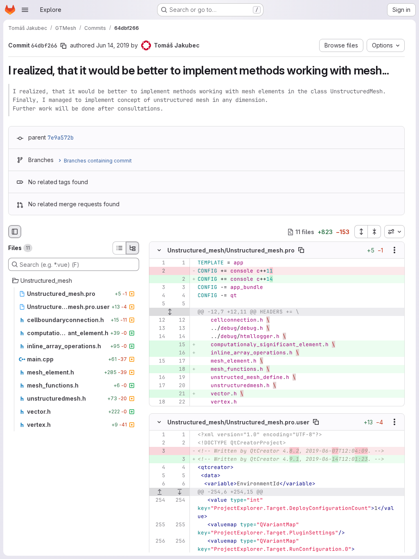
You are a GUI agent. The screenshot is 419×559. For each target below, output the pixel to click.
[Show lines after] (180, 492)
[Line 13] (158, 329)
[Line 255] (158, 525)
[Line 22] (178, 402)
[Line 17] (178, 361)
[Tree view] (132, 248)
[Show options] (394, 250)
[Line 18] (158, 402)
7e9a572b (60, 137)
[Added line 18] (178, 369)
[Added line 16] (178, 353)
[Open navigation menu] (25, 9)
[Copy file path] (301, 250)
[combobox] (394, 231)
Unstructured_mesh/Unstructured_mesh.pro (231, 250)
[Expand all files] (360, 231)
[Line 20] (178, 386)
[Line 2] (158, 443)
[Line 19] (178, 378)
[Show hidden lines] (169, 312)
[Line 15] (158, 361)
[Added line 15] (178, 345)
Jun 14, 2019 (112, 45)
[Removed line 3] (158, 451)
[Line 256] (158, 541)
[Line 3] (158, 288)
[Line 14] (158, 337)
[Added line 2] (178, 279)
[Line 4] (158, 296)
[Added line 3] (178, 459)
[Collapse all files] (374, 231)
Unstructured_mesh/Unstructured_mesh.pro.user (238, 421)
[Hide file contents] (159, 250)
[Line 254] (158, 500)
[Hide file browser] (14, 231)
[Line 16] (158, 378)
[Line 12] (158, 320)
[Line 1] (158, 263)
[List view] (119, 248)
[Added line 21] (178, 394)
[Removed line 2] (158, 271)
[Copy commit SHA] (63, 46)
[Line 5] (158, 304)
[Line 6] (158, 484)
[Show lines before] (159, 492)
